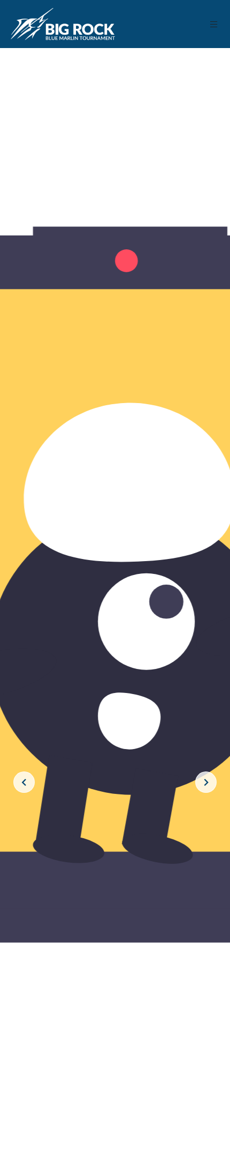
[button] (214, 24)
